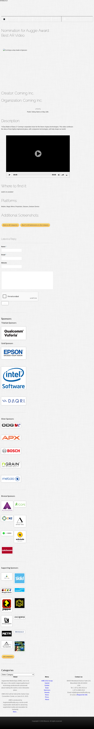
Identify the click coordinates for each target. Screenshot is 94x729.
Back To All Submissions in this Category (35, 225)
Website (4, 263)
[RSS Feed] (64, 19)
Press (47, 697)
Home (4, 19)
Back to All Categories (10, 225)
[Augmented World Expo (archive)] (15, 14)
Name (3, 247)
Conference (26, 19)
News (47, 695)
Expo (37, 19)
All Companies (8, 656)
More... (15, 712)
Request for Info (82, 695)
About (56, 19)
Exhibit (47, 685)
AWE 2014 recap (47, 681)
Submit (47, 683)
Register (13, 19)
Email (3, 255)
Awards (46, 19)
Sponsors (47, 690)
